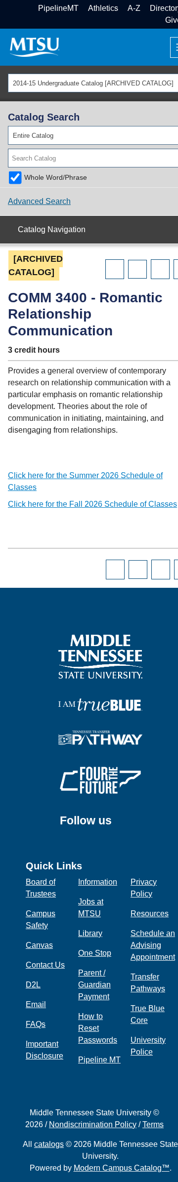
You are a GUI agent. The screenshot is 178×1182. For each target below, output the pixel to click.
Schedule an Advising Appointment (153, 945)
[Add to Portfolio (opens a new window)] (114, 269)
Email (36, 1004)
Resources (150, 913)
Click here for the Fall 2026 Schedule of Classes (92, 504)
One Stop (94, 953)
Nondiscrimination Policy (92, 1124)
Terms (153, 1124)
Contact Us (45, 965)
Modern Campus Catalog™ (122, 1168)
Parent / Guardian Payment (94, 985)
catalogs (49, 1144)
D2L (33, 984)
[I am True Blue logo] (100, 704)
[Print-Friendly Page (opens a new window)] (160, 269)
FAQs (35, 1024)
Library (90, 933)
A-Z (134, 8)
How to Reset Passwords (97, 1028)
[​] (119, 825)
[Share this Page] (137, 269)
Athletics (103, 8)
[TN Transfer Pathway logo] (100, 737)
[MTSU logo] (100, 656)
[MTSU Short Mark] (34, 46)
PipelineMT (58, 8)
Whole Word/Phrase (55, 177)
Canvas (39, 945)
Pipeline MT (99, 1060)
